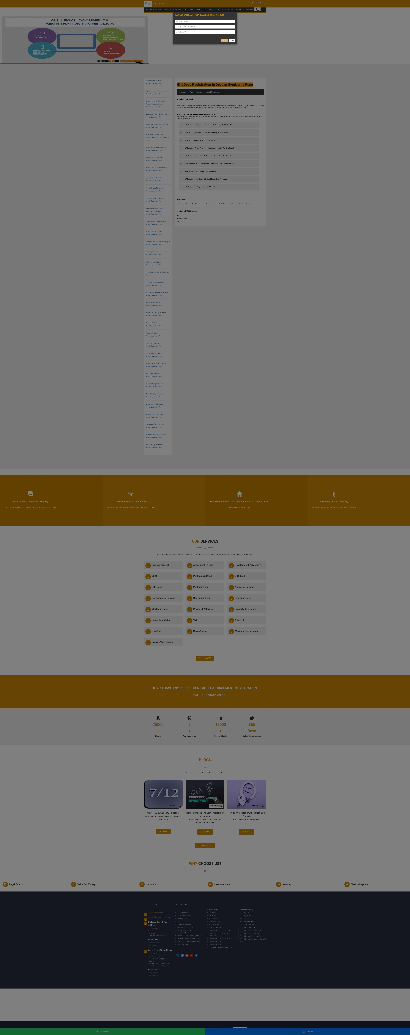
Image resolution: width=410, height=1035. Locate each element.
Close (232, 40)
